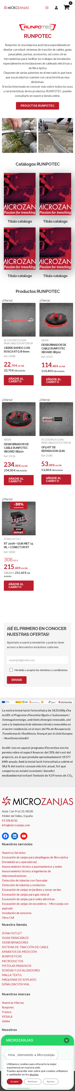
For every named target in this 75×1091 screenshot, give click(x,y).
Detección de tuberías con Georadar (25, 880)
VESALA (7, 1016)
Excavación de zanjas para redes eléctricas (28, 899)
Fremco (7, 1012)
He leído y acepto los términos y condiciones (41, 670)
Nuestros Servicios (14, 852)
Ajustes (51, 1081)
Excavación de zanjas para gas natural (25, 894)
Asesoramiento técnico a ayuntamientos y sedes (32, 866)
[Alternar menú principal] (47, 7)
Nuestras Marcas (13, 1002)
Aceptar (15, 1081)
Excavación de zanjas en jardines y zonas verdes (31, 889)
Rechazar (33, 1081)
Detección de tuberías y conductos (23, 885)
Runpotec (8, 1007)
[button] (66, 1040)
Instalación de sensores (17, 913)
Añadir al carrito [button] (16, 380)
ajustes (34, 1074)
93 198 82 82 (10, 820)
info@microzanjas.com (16, 825)
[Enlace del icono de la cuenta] (56, 7)
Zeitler (6, 1021)
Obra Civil (8, 917)
